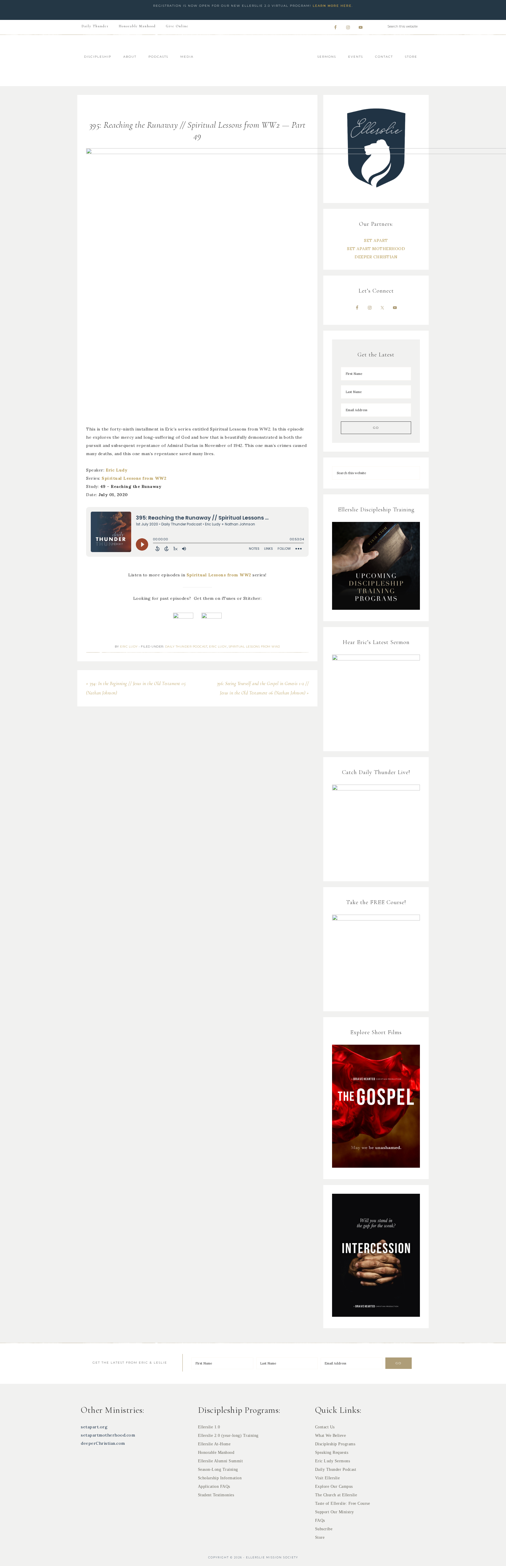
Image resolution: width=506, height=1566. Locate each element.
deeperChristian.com (103, 1443)
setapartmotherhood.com (108, 1435)
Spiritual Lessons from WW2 (134, 478)
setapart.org (94, 1427)
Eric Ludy (117, 470)
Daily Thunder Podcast (186, 646)
